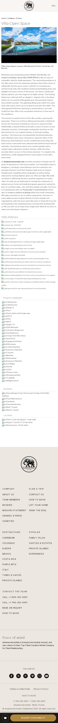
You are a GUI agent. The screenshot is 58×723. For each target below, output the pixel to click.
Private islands (39, 548)
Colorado (8, 543)
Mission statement (14, 510)
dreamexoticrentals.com (14, 161)
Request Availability (33, 718)
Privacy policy (41, 689)
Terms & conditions (20, 689)
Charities (8, 521)
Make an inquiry (12, 608)
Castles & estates (40, 543)
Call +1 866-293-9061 (15, 597)
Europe (6, 548)
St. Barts (19, 18)
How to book (37, 500)
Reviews (7, 505)
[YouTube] (46, 676)
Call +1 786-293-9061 (15, 602)
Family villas (37, 538)
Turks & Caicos (11, 575)
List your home (38, 505)
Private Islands (12, 580)
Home (3, 18)
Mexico (6, 554)
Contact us (36, 494)
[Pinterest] (25, 676)
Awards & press (12, 516)
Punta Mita (9, 564)
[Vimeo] (32, 676)
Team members (11, 500)
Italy (5, 570)
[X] (18, 676)
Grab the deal (38, 510)
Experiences (36, 554)
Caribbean (11, 18)
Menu (53, 6)
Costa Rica (9, 559)
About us (8, 494)
